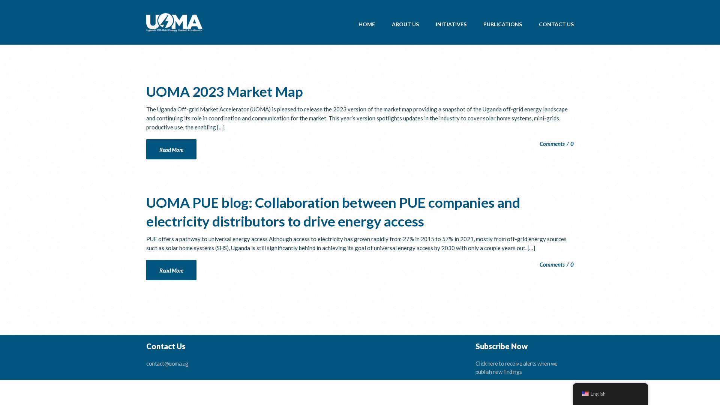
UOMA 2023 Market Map (224, 91)
